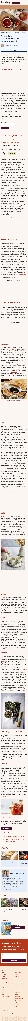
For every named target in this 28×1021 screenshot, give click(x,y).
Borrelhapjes (17, 996)
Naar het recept (6, 828)
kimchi (14, 780)
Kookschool (8, 32)
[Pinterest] (16, 1013)
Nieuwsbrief (11, 7)
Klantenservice (5, 985)
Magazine (3, 7)
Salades (16, 987)
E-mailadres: (4, 122)
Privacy (3, 992)
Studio (16, 974)
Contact (3, 989)
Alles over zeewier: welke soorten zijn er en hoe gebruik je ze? (14, 840)
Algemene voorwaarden (7, 990)
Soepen (16, 989)
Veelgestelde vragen (6, 987)
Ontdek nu (12, 153)
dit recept (4, 796)
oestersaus (14, 372)
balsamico (23, 274)
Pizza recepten (18, 1004)
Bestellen (18, 930)
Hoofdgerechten (18, 992)
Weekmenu (18, 7)
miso (5, 426)
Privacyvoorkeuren (6, 996)
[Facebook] (12, 1013)
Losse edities (4, 978)
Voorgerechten (18, 990)
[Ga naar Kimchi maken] (14, 807)
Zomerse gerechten (19, 998)
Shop (24, 7)
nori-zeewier (16, 623)
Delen (14, 50)
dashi (25, 669)
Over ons (4, 972)
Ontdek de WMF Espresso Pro (9, 145)
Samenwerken (18, 972)
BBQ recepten (18, 1000)
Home (2, 32)
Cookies (3, 994)
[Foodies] (5, 2)
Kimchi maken (5, 817)
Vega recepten (18, 1007)
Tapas (16, 1002)
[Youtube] (19, 1013)
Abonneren (16, 3)
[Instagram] (9, 1013)
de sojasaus (13, 349)
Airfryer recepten (18, 1006)
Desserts (16, 994)
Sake (2, 516)
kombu (3, 661)
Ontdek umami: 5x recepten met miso (14, 836)
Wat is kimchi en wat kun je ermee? (13, 844)
